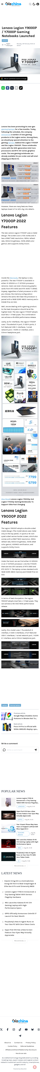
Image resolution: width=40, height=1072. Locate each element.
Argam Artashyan (9, 44)
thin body (14, 278)
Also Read (5, 499)
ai (19, 861)
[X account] (1, 1029)
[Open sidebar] (2, 4)
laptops (11, 143)
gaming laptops (8, 129)
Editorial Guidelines (27, 1046)
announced (6, 135)
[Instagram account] (13, 1029)
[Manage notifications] (35, 1067)
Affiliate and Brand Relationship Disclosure (20, 1050)
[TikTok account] (20, 1029)
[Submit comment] (35, 750)
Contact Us (18, 1043)
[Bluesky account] (32, 1029)
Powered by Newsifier (20, 1069)
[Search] (30, 4)
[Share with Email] (16, 88)
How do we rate (21, 1053)
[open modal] (37, 4)
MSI (19, 848)
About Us (7, 1043)
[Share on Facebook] (7, 88)
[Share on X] (12, 88)
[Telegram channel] (20, 1035)
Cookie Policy (12, 1046)
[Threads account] (38, 1029)
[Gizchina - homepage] (13, 4)
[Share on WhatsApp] (3, 88)
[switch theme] (34, 4)
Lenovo (4, 40)
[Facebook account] (7, 1029)
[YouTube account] (26, 1029)
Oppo (20, 819)
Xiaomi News (21, 834)
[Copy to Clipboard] (21, 88)
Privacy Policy (31, 1043)
